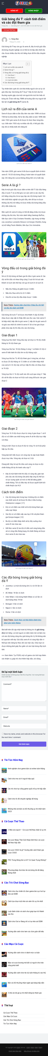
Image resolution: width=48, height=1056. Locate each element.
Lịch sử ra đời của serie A (13, 67)
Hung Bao (15, 39)
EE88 (18, 1047)
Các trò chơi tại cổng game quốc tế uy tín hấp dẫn (27, 789)
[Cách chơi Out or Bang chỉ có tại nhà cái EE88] (4, 923)
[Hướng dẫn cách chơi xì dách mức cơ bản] (4, 954)
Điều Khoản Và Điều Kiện (32, 1051)
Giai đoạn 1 (11, 75)
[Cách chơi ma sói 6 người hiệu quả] (4, 780)
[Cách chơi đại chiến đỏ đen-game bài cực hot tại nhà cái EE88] (4, 893)
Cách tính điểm (12, 80)
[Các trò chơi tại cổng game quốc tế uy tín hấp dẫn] (4, 790)
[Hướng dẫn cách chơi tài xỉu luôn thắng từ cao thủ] (4, 974)
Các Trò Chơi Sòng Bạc (16, 882)
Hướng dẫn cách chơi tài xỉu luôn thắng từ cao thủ (27, 973)
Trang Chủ (5, 26)
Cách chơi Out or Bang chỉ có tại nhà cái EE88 (25, 921)
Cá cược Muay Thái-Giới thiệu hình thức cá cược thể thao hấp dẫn (26, 841)
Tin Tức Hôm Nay (13, 760)
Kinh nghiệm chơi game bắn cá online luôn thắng (26, 769)
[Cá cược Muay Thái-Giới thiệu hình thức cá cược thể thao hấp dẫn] (4, 841)
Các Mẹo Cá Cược (14, 944)
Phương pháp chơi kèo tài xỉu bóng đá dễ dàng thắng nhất (26, 871)
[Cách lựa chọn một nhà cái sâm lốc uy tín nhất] (4, 903)
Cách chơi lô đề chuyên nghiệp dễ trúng (23, 799)
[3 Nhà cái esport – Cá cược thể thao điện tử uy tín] (4, 831)
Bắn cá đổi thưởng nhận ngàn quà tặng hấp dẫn (26, 983)
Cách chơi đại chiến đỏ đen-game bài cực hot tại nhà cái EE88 (26, 892)
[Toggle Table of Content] (26, 64)
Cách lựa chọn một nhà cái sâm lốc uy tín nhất (25, 901)
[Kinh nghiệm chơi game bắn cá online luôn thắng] (4, 770)
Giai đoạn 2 (11, 77)
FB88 (32, 1047)
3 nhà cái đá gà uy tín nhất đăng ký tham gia (25, 993)
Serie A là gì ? (9, 70)
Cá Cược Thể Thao (9, 30)
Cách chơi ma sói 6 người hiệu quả (21, 779)
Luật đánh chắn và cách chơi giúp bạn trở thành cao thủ (26, 912)
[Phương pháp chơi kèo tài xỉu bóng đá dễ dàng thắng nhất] (4, 872)
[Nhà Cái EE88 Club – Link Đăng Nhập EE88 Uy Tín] (24, 3)
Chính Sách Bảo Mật (15, 1051)
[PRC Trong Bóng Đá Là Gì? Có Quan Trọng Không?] (4, 861)
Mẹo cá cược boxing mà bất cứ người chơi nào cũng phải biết (26, 964)
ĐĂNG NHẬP (33, 11)
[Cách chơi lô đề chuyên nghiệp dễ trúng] (4, 800)
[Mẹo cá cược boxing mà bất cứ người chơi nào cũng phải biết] (4, 964)
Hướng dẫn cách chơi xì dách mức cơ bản (24, 953)
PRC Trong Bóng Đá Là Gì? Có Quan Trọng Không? (27, 860)
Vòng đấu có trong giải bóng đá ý (16, 73)
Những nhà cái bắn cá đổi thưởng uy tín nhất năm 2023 (26, 810)
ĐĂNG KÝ (14, 11)
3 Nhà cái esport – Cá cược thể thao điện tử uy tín (27, 830)
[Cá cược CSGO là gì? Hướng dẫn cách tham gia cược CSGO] (4, 851)
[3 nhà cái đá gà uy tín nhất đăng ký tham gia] (4, 994)
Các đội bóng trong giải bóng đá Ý (16, 83)
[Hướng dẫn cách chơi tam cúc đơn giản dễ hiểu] (4, 933)
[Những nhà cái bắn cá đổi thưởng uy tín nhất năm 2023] (4, 810)
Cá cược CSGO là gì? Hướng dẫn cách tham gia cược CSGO (26, 851)
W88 (36, 1047)
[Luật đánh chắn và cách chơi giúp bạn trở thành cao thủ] (4, 913)
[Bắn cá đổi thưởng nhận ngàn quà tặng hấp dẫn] (4, 984)
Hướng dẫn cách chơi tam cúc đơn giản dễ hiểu (26, 931)
